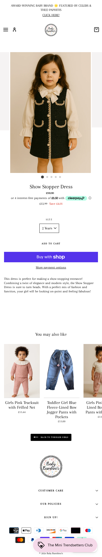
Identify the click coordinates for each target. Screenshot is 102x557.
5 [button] (60, 177)
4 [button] (56, 177)
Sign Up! (51, 517)
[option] (51, 9)
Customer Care (51, 490)
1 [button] (42, 177)
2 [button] (47, 177)
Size (49, 219)
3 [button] (52, 177)
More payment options (51, 267)
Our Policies (50, 504)
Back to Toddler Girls (54, 437)
